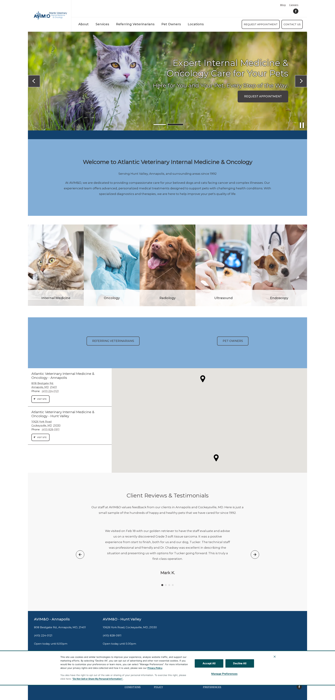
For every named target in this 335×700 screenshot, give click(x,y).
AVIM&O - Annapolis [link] (52, 619)
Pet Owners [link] (233, 341)
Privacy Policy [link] (159, 685)
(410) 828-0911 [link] (112, 635)
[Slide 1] (160, 124)
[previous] (34, 81)
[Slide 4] (172, 585)
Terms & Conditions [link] (133, 685)
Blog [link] (283, 5)
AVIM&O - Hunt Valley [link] (122, 619)
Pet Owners (171, 24)
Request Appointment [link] (261, 24)
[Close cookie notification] (274, 656)
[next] (301, 81)
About (83, 24)
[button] (216, 457)
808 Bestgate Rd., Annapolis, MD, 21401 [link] (60, 627)
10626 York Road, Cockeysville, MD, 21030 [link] (130, 627)
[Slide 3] (169, 585)
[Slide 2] (175, 124)
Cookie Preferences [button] (212, 685)
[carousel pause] (302, 125)
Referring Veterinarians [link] (113, 341)
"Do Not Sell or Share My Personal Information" (97, 678)
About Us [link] (61, 90)
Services (102, 24)
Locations (196, 24)
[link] (50, 16)
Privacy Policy (154, 668)
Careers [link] (293, 5)
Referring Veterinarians (135, 24)
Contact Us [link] (292, 24)
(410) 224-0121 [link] (43, 635)
